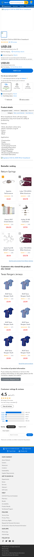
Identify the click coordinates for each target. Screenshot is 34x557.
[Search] (26, 2)
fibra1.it (15, 55)
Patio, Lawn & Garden (19, 113)
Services (15, 6)
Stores (3, 482)
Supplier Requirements (8, 473)
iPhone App (5, 532)
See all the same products (26, 363)
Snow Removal (29, 113)
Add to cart (17, 71)
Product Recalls (6, 506)
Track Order (12, 451)
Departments (7, 6)
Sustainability (5, 470)
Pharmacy (4, 498)
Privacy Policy (5, 518)
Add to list (9, 99)
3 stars (3, 416)
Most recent (11, 427)
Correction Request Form (10, 379)
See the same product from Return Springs (21, 261)
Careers (4, 462)
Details (15, 96)
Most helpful (6, 431)
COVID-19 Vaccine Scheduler (10, 496)
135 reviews (14, 42)
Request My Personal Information (11, 523)
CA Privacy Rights (6, 520)
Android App (5, 534)
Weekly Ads (24, 451)
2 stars (3, 419)
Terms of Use (5, 515)
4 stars (3, 414)
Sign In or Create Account (12, 449)
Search (30, 435)
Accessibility (5, 504)
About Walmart (6, 460)
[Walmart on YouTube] (10, 541)
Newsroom (5, 465)
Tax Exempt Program (7, 509)
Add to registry (25, 99)
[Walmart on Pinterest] (13, 541)
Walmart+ (4, 487)
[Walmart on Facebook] (3, 541)
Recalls (4, 501)
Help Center (27, 449)
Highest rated (22, 427)
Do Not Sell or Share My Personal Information (14, 525)
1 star (3, 421)
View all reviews (7, 406)
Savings (22, 6)
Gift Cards (4, 490)
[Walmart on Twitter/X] (6, 541)
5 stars (3, 412)
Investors (4, 468)
